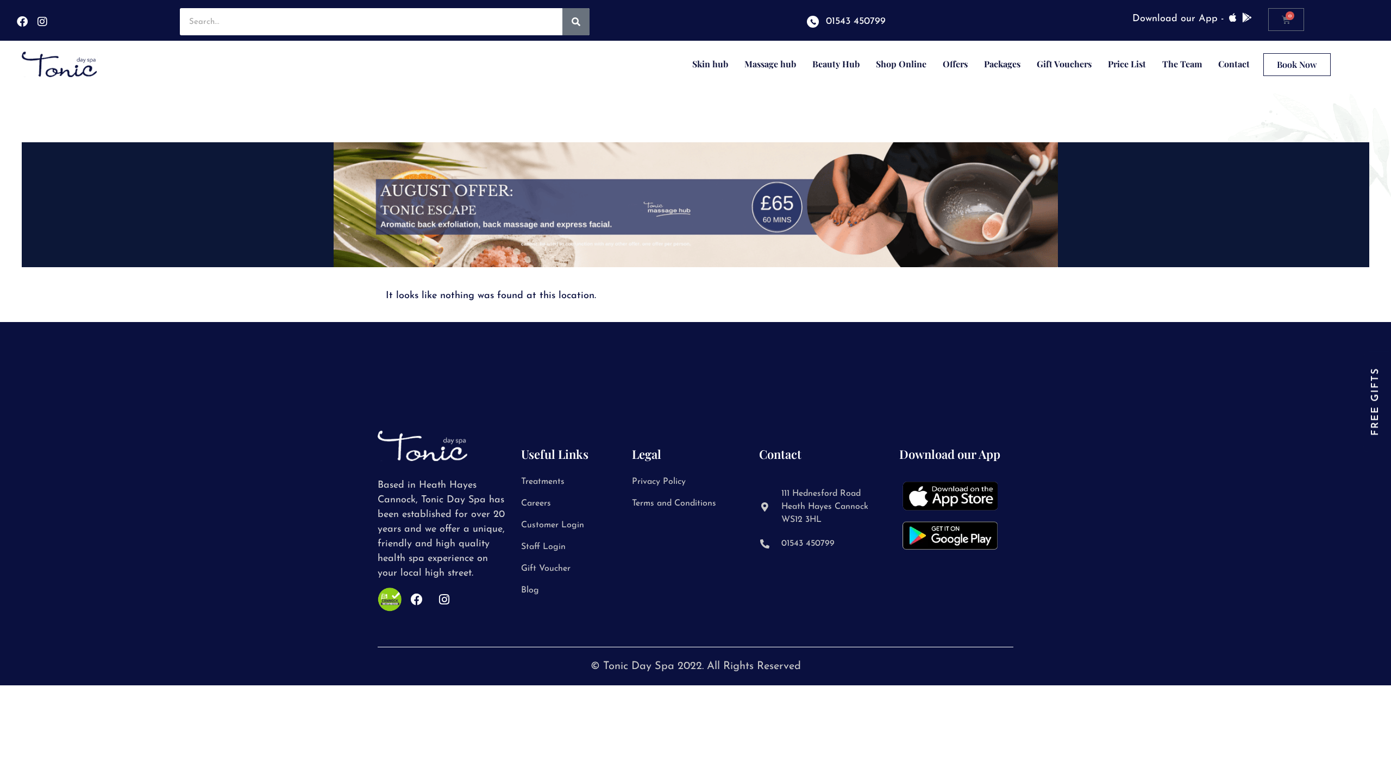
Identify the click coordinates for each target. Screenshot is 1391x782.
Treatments (543, 481)
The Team (1182, 64)
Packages (1002, 64)
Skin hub (710, 64)
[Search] (576, 21)
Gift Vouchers (1064, 64)
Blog (530, 590)
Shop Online (901, 64)
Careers (536, 503)
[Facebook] (22, 21)
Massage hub (770, 64)
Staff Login (543, 547)
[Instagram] (42, 21)
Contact (1234, 64)
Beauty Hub (836, 64)
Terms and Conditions (674, 503)
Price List (1127, 64)
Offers (955, 64)
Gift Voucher (546, 568)
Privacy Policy (659, 481)
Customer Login (552, 525)
